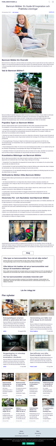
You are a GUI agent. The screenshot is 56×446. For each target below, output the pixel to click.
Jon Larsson (15, 12)
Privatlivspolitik (30, 443)
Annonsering (38, 433)
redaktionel (51, 12)
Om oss (38, 435)
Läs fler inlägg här (28, 290)
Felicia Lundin (33, 366)
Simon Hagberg (34, 331)
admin (4, 331)
